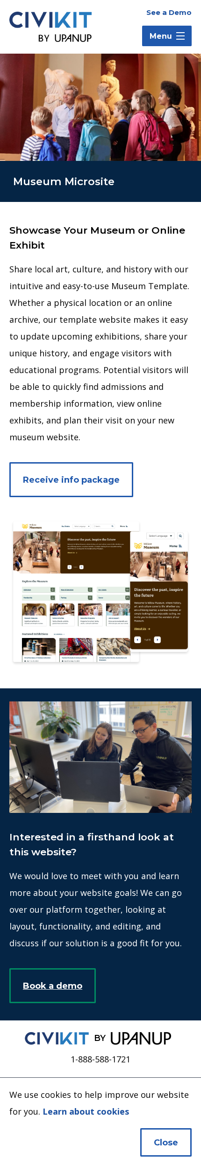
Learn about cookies (86, 1111)
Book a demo (52, 986)
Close (166, 1142)
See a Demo (169, 12)
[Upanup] (141, 1038)
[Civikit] (57, 1038)
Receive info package (71, 480)
